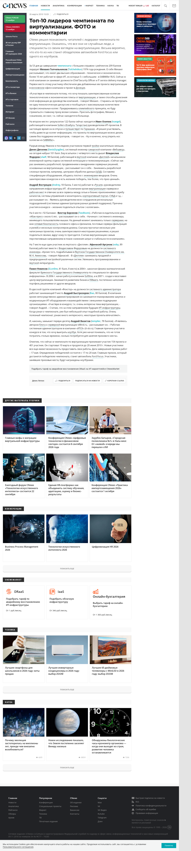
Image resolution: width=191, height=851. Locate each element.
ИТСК (80, 328)
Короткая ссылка (115, 380)
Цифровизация (13, 68)
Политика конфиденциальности (151, 805)
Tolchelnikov (75, 69)
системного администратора (105, 289)
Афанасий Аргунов (101, 244)
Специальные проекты (50, 806)
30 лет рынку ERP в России (13, 43)
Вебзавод (118, 149)
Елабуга (70, 125)
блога (42, 324)
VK (99, 806)
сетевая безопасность (46, 223)
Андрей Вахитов (80, 321)
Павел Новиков (38, 268)
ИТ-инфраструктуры (109, 307)
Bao (92, 293)
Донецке (80, 87)
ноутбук (72, 332)
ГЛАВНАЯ (33, 6)
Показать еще (67, 568)
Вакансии (74, 810)
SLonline (53, 268)
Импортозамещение (15, 75)
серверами (117, 220)
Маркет (42, 810)
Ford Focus (97, 356)
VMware (93, 279)
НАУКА (110, 6)
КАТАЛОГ (156, 6)
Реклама (74, 806)
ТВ (117, 6)
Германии (89, 129)
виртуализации (87, 97)
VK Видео (102, 810)
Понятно (169, 845)
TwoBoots (84, 212)
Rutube (101, 813)
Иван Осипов (103, 121)
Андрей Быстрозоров (76, 293)
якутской (81, 157)
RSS (137, 801)
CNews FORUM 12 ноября (12, 18)
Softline (89, 276)
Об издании (76, 802)
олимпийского (86, 108)
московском (37, 87)
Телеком (9, 105)
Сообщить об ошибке (146, 809)
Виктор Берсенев (67, 212)
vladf (43, 157)
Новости (12, 802)
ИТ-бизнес (10, 118)
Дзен (100, 821)
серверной (54, 324)
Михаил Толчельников (53, 69)
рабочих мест (36, 192)
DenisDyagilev (55, 149)
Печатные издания (48, 821)
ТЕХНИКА (100, 6)
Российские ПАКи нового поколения (14, 61)
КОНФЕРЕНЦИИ (74, 6)
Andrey (56, 184)
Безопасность (12, 81)
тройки (95, 145)
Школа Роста (11, 36)
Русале (98, 184)
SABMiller (48, 140)
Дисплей (104, 157)
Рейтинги (10, 124)
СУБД (112, 195)
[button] (165, 6)
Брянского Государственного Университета (64, 272)
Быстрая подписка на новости (150, 798)
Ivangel (116, 121)
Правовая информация (147, 813)
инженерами (91, 175)
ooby (116, 244)
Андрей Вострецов (40, 184)
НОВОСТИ (45, 6)
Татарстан (81, 125)
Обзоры (12, 813)
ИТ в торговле (12, 99)
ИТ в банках (11, 93)
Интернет (10, 111)
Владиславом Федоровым (73, 248)
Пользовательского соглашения (18, 847)
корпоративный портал (95, 195)
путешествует (72, 129)
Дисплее (78, 255)
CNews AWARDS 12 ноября (13, 28)
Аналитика (58, 6)
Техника (43, 813)
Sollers (61, 125)
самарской (94, 149)
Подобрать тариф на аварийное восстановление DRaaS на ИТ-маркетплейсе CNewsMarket (75, 368)
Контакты (74, 813)
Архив (11, 817)
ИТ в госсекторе (13, 87)
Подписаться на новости (87, 380)
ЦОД (98, 171)
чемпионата (64, 65)
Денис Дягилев (38, 149)
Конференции (46, 802)
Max (100, 802)
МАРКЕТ (89, 6)
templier (96, 321)
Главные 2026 (14, 52)
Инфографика (12, 130)
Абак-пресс (36, 216)
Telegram (102, 817)
